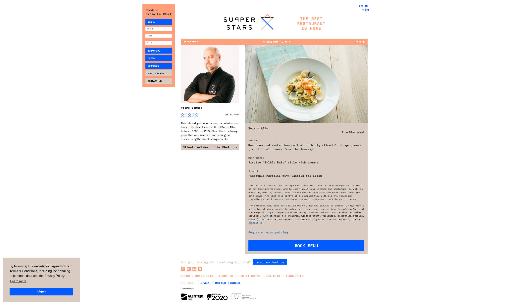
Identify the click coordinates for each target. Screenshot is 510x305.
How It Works (156, 73)
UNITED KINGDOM (227, 283)
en (363, 10)
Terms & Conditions (197, 276)
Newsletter (295, 276)
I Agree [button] (41, 291)
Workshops (154, 50)
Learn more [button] (18, 281)
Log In (363, 6)
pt (367, 10)
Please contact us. (270, 262)
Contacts (273, 276)
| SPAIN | (205, 283)
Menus (151, 22)
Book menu (306, 245)
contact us (255, 222)
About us (226, 276)
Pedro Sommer (191, 108)
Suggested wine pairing (268, 232)
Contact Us (155, 81)
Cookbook (153, 65)
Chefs (151, 58)
